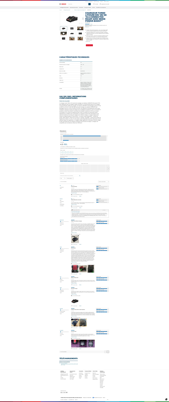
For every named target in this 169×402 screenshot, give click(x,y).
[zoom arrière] (82, 23)
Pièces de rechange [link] (96, 374)
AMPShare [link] (86, 375)
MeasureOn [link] (71, 375)
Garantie (101, 1)
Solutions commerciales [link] (102, 372)
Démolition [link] (101, 381)
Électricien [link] (101, 382)
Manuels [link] (94, 375)
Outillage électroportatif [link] (63, 372)
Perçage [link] (80, 375)
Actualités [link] (86, 374)
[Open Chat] (166, 399)
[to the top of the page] (167, 396)
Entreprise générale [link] (103, 375)
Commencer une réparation (88, 1)
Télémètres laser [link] (72, 376)
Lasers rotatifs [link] (72, 377)
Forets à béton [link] (81, 374)
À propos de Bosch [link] (88, 371)
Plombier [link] (101, 385)
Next (83, 18)
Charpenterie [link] (102, 376)
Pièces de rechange (96, 1)
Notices (104, 397)
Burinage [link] (80, 376)
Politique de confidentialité (87, 397)
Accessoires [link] (81, 371)
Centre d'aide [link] (95, 371)
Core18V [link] (62, 377)
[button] (89, 45)
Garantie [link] (94, 376)
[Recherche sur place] (89, 4)
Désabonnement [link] (95, 379)
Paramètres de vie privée (98, 397)
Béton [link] (101, 377)
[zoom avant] (80, 23)
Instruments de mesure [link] (72, 372)
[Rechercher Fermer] (87, 4)
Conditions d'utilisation (64, 399)
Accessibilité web (71, 399)
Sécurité (76, 399)
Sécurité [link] (86, 376)
